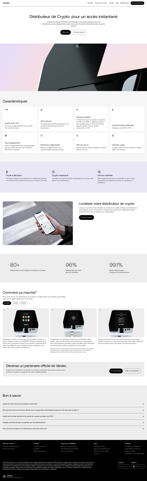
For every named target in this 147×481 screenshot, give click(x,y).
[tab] (7, 303)
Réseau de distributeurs (11, 446)
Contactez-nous (99, 446)
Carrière (111, 3)
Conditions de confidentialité (134, 453)
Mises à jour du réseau (101, 451)
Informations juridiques (132, 449)
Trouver (96, 453)
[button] (90, 3)
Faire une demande (132, 371)
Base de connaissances (102, 449)
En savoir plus (116, 371)
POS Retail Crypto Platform (70, 449)
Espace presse (130, 451)
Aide (117, 3)
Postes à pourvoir (40, 451)
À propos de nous (101, 3)
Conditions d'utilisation (132, 446)
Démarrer (65, 32)
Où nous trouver (137, 3)
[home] (6, 3)
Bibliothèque (125, 3)
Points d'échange (8, 449)
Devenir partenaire (67, 451)
